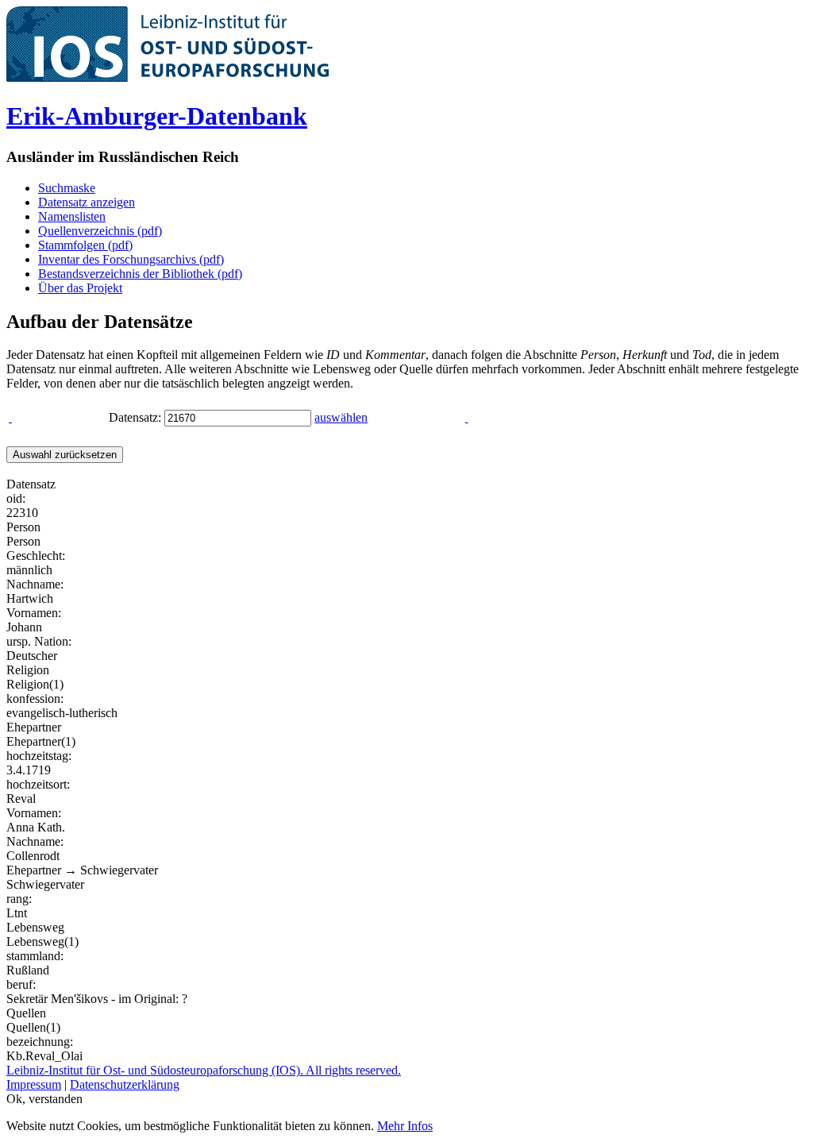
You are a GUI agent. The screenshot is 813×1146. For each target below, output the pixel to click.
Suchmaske (66, 188)
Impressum (33, 1084)
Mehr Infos (405, 1125)
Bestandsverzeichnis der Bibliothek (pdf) (140, 273)
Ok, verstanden (44, 1098)
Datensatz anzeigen (86, 202)
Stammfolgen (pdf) (85, 245)
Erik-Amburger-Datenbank (156, 116)
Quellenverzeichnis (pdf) (100, 230)
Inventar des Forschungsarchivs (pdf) (131, 259)
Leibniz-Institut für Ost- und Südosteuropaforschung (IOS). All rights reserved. (203, 1070)
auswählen (341, 417)
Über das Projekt (80, 288)
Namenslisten (72, 216)
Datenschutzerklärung (124, 1084)
